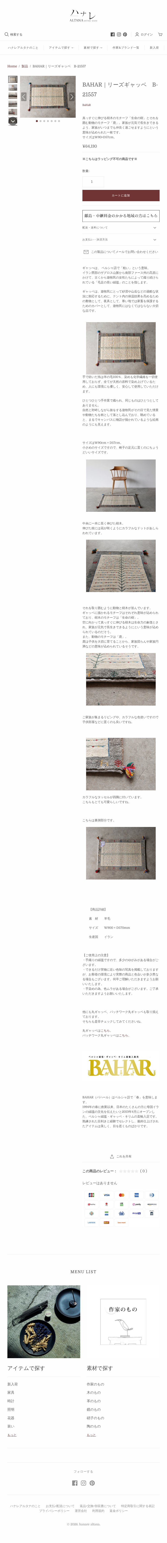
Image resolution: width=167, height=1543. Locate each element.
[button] (12, 79)
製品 (25, 66)
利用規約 (98, 1510)
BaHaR (86, 105)
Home (12, 66)
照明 (10, 1410)
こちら (105, 1030)
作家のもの (95, 1384)
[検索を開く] (7, 34)
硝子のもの (95, 1418)
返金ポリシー (119, 1510)
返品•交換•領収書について (98, 1506)
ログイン (147, 34)
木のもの (94, 1393)
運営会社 (81, 1510)
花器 (10, 1418)
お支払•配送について (60, 1506)
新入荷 (154, 47)
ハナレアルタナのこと (23, 47)
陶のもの (94, 1426)
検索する (16, 34)
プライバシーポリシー (54, 1510)
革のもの (94, 1401)
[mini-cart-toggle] (160, 34)
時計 (10, 1401)
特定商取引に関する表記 (138, 1506)
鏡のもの (94, 1410)
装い (10, 1426)
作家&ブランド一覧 (126, 47)
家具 (10, 1393)
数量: (85, 171)
